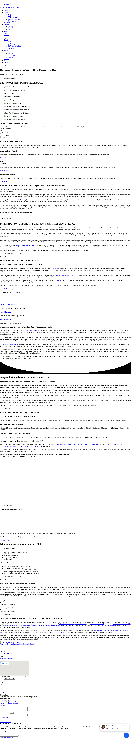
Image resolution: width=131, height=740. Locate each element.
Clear (1, 737)
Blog (9, 14)
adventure (60, 280)
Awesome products (7, 304)
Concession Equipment (24, 446)
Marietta (2, 521)
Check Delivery (5, 700)
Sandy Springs (4, 527)
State (1, 712)
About (6, 12)
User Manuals (12, 21)
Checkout (15, 703)
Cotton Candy (12, 28)
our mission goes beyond (10, 344)
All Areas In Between (6, 530)
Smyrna (2, 528)
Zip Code (3, 715)
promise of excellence (57, 632)
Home (6, 10)
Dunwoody (3, 520)
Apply (3, 692)
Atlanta (2, 513)
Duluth (2, 518)
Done (19, 735)
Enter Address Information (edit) (11, 723)
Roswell (2, 525)
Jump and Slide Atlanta (90, 228)
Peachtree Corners (5, 523)
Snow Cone (11, 29)
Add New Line (8, 737)
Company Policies (13, 17)
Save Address (4, 717)
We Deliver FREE (7, 319)
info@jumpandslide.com (7, 658)
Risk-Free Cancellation (15, 19)
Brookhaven (3, 515)
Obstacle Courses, (93, 444)
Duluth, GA (55, 268)
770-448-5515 (4, 4)
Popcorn (10, 26)
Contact (6, 35)
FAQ (9, 16)
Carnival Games (111, 444)
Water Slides (71, 444)
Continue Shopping (6, 703)
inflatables (22, 200)
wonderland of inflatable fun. (64, 275)
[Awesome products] (3, 301)
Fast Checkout (5, 312)
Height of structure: (6, 732)
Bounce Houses (62, 444)
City (1, 710)
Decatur (2, 516)
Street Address (4, 707)
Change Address (14, 702)
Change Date (4, 695)
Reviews (6, 31)
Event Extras (35, 446)
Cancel (9, 692)
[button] (3, 1)
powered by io (4, 705)
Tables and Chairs (10, 446)
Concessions (7, 24)
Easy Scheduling (6, 289)
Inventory (7, 23)
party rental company (33, 330)
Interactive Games (81, 444)
